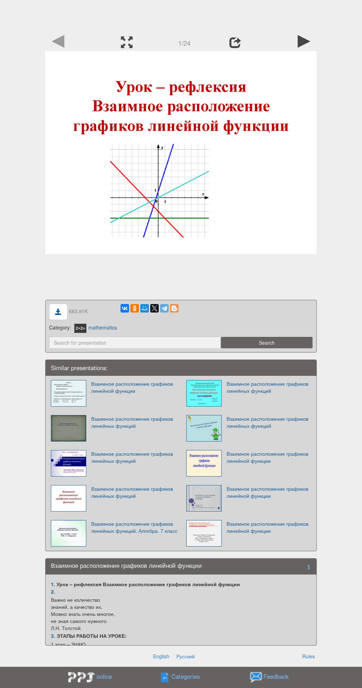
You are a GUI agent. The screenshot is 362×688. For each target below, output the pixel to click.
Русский (185, 656)
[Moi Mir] (144, 308)
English (161, 656)
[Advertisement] (181, 16)
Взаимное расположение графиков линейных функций (267, 387)
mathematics (102, 327)
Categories (185, 676)
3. (53, 635)
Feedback (275, 676)
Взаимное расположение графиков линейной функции (132, 387)
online (104, 676)
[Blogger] (174, 308)
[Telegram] (164, 308)
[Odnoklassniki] (134, 308)
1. (53, 584)
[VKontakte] (125, 308)
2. (53, 591)
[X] (154, 308)
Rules (308, 656)
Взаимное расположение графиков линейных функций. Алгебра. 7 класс (134, 527)
